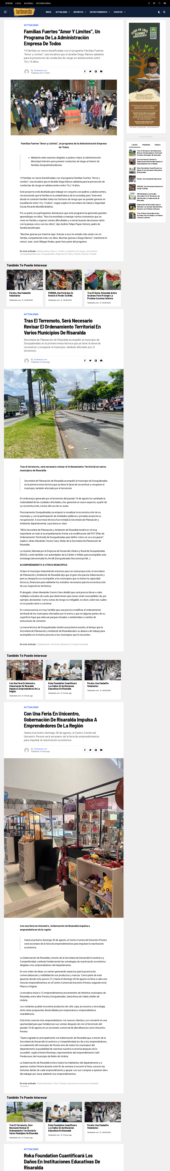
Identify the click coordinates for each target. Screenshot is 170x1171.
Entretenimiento (98, 12)
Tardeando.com (40, 70)
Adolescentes (43, 251)
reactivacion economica (78, 1083)
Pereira (84, 254)
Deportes (78, 12)
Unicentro (24, 1086)
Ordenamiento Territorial (48, 644)
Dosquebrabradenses (30, 254)
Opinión (9, 3)
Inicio (48, 12)
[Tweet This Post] (90, 71)
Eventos (118, 12)
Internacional (43, 3)
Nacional (28, 3)
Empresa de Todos (64, 254)
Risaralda (83, 644)
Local (18, 3)
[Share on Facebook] (84, 71)
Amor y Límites (58, 251)
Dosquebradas (48, 254)
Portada (92, 254)
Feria (55, 1083)
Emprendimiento (44, 1083)
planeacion (65, 644)
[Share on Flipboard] (95, 71)
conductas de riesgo (75, 251)
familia (77, 254)
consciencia (91, 251)
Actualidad (61, 12)
